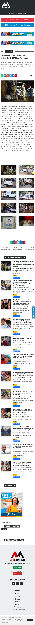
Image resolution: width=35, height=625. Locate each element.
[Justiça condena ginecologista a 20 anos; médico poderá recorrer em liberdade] (6, 448)
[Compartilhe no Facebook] (5, 75)
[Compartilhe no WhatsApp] (2, 75)
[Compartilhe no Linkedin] (13, 75)
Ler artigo (16, 277)
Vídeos (18, 604)
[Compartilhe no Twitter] (10, 75)
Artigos (18, 599)
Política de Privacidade (18, 609)
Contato (18, 607)
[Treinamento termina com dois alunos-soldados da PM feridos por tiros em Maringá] (6, 413)
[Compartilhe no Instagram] (7, 75)
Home (18, 594)
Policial (15, 275)
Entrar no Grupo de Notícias (18, 25)
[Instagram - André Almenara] (17, 583)
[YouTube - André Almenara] (21, 583)
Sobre (18, 596)
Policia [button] (4, 529)
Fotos (18, 602)
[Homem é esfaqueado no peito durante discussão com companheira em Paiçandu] (6, 466)
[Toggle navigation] (31, 5)
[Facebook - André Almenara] (13, 583)
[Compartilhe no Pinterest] (15, 75)
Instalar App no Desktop (19, 20)
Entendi (30, 620)
